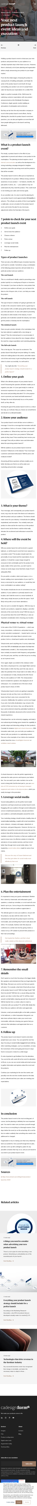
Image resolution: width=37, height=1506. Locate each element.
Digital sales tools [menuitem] (6, 1440)
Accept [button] (19, 1502)
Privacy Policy (5, 1475)
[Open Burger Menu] (35, 4)
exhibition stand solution (8, 743)
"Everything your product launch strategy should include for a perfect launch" (18, 369)
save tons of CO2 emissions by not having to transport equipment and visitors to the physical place (17, 786)
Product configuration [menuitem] (7, 1437)
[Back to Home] (8, 4)
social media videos (14, 848)
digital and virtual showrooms (23, 728)
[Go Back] (18, 45)
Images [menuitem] (3, 1430)
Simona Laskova (5, 12)
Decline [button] (27, 1502)
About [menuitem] (20, 1426)
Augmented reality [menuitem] (6, 1443)
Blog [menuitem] (19, 1434)
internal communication (8, 162)
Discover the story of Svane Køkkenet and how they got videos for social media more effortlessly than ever (18, 858)
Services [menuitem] (3, 1426)
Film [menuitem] (2, 1434)
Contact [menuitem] (20, 1430)
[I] (15, 649)
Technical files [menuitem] (5, 1447)
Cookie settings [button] (10, 1502)
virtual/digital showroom (22, 740)
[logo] (15, 1408)
